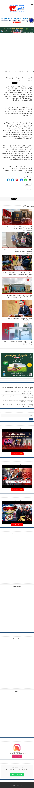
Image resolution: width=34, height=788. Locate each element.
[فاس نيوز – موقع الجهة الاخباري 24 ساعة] (17, 8)
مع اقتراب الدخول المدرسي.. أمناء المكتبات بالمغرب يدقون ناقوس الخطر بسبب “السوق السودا (17, 273)
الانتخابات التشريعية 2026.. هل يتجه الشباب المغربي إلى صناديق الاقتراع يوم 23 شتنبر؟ (18, 227)
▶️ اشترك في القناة (17, 453)
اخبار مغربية (25, 71)
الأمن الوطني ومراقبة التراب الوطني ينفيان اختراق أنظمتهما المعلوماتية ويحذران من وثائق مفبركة (18, 296)
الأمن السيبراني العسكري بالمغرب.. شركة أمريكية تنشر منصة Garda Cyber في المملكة (17, 250)
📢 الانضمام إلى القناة (17, 774)
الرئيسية (31, 71)
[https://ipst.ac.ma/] (17, 20)
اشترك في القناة (17, 524)
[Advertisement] (17, 52)
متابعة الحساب (17, 756)
